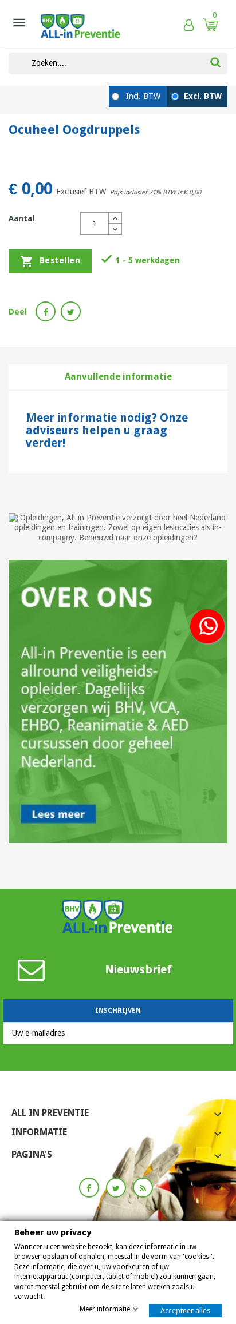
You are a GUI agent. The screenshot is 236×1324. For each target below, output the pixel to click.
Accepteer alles (185, 1310)
